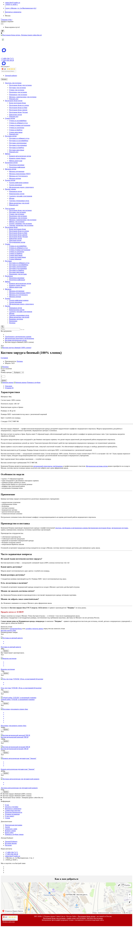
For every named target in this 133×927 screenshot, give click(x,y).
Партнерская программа (13, 825)
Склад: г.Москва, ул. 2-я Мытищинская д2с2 (20, 8)
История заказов (11, 843)
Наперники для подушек (18, 274)
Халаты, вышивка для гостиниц (20, 223)
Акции (7, 827)
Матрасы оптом (10, 169)
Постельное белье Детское (18, 112)
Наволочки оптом (15, 114)
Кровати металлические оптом (20, 156)
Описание (8, 386)
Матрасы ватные (15, 178)
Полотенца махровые (16, 165)
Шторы (11, 198)
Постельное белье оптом (86, 916)
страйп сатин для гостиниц (76, 918)
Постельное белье (11, 227)
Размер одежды (6, 372)
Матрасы (8, 289)
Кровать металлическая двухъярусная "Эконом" (18, 769)
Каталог (4, 79)
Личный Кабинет (11, 841)
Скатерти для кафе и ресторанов (20, 196)
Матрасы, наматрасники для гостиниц (22, 97)
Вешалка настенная (8, 669)
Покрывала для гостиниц (18, 94)
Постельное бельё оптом (13, 101)
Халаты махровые (15, 185)
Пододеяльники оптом (17, 242)
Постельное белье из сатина (19, 105)
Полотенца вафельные (17, 167)
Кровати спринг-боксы (17, 158)
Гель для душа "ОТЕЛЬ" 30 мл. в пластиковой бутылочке (21, 688)
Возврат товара (10, 831)
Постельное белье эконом (18, 110)
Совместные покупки (12, 810)
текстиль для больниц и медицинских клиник (71, 528)
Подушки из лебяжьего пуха (19, 138)
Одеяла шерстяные (15, 132)
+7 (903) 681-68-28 (7, 60)
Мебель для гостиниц (16, 221)
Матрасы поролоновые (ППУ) (20, 174)
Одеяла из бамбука (15, 130)
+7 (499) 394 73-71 (7, 58)
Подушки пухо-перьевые (18, 145)
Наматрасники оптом (16, 194)
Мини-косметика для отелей (19, 203)
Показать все (13, 99)
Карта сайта (9, 832)
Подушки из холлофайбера (18, 140)
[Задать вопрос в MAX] (3, 40)
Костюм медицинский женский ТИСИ (14, 737)
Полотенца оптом (11, 162)
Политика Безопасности (13, 812)
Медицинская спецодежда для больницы (19, 338)
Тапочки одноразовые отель (19, 201)
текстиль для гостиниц (95, 918)
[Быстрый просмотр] (1, 636)
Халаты (7, 298)
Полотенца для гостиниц (18, 92)
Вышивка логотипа (16, 319)
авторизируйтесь (16, 628)
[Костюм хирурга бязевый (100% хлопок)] (16, 347)
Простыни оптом (15, 240)
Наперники (13, 321)
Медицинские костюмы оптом (97, 466)
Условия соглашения (12, 814)
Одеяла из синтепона (16, 127)
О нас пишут (9, 816)
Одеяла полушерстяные (17, 257)
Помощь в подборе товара (14, 834)
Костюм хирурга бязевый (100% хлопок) (17, 794)
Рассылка (8, 845)
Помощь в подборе (33, 382)
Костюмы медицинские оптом (15, 340)
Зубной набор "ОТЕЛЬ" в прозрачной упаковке (18, 699)
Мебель (7, 154)
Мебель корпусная (15, 161)
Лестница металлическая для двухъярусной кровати (19, 788)
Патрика (20, 361)
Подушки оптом (11, 136)
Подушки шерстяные (16, 150)
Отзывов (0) (9, 388)
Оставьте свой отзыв (9, 922)
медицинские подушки (120, 528)
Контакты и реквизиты (13, 808)
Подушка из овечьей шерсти (11, 647)
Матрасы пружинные (16, 171)
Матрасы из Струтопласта (18, 176)
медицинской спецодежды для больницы (48, 466)
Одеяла (7, 244)
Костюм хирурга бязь (8, 630)
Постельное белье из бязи (18, 107)
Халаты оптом (10, 180)
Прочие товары (10, 189)
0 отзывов (4, 358)
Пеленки (12, 323)
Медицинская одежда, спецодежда (21, 187)
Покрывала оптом (15, 191)
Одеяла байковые (15, 259)
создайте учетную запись (34, 628)
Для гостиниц (10, 208)
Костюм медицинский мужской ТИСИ (14, 749)
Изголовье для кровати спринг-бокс (13, 725)
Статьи (7, 818)
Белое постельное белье (17, 103)
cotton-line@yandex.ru (12, 856)
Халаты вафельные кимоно (18, 182)
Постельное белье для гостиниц (20, 85)
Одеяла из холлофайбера (17, 120)
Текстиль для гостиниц (13, 83)
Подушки (8, 261)
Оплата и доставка (11, 807)
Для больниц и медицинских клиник (18, 336)
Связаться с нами (11, 829)
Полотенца (9, 276)
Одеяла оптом (10, 118)
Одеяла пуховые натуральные (19, 125)
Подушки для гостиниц (17, 87)
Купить (4, 380)
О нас (7, 805)
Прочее (7, 306)
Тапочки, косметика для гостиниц (21, 225)
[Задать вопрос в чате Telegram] (20, 382)
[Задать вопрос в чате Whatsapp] (7, 382)
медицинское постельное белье (100, 528)
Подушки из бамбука (16, 147)
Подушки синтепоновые (18, 143)
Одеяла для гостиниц (16, 90)
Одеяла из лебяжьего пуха (18, 123)
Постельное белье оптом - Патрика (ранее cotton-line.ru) (23, 797)
